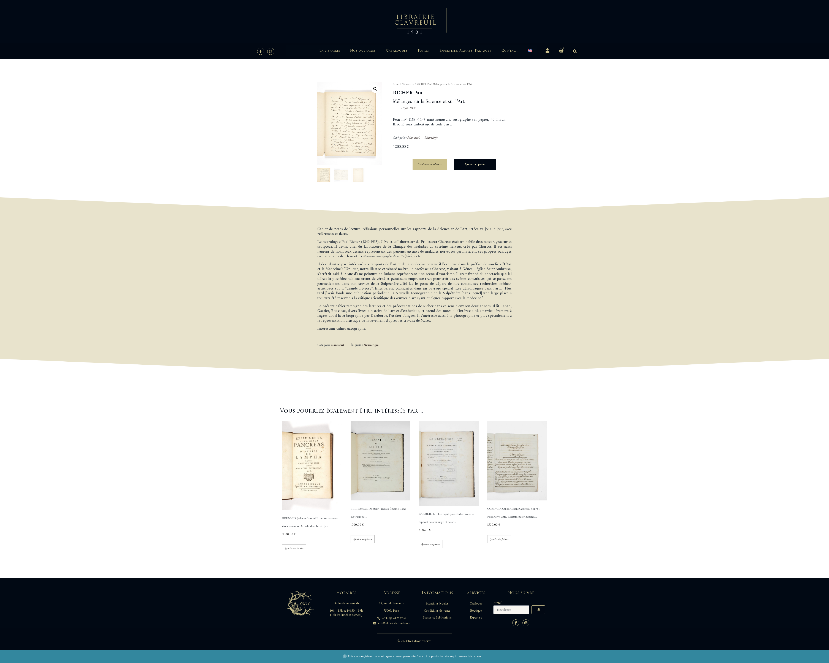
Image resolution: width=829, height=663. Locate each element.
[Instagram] (270, 51)
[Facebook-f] (260, 51)
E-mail (497, 603)
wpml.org (383, 656)
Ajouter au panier (475, 164)
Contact (510, 50)
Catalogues (396, 50)
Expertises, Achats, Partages (465, 50)
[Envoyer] (538, 609)
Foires (423, 50)
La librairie (329, 50)
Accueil (397, 84)
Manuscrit (408, 84)
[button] (575, 51)
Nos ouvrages (362, 50)
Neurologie (431, 137)
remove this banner (469, 656)
